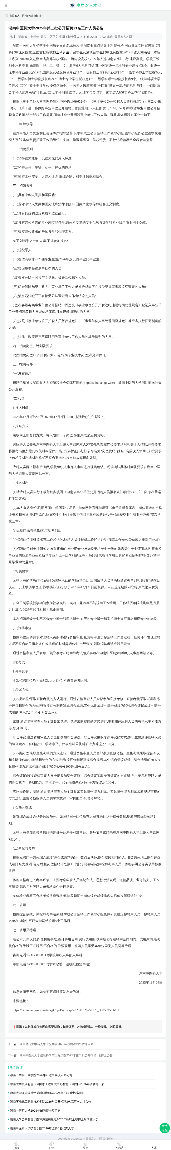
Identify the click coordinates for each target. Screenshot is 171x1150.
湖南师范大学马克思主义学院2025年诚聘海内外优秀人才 (56, 1044)
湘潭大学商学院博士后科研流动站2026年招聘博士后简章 (47, 1093)
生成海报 (165, 1128)
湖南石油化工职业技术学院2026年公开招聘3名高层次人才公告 (50, 1101)
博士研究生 (61, 52)
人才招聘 (89, 444)
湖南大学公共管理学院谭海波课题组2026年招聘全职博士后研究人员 (54, 1119)
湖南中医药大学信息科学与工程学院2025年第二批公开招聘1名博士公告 (66, 1055)
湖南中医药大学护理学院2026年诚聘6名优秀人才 (42, 1128)
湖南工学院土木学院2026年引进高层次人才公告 (41, 1075)
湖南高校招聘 (33, 15)
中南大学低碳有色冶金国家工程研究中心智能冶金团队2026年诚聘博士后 (57, 1084)
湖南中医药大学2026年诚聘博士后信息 (35, 1110)
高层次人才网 (17, 15)
